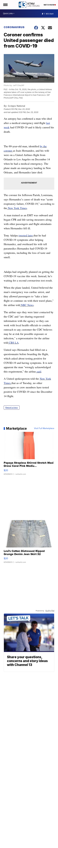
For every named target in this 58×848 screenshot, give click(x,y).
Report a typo (11, 407)
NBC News (27, 305)
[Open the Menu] (5, 5)
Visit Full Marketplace (44, 428)
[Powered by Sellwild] (49, 611)
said (38, 371)
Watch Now (49, 5)
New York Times (17, 208)
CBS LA (13, 342)
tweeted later (26, 235)
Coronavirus (14, 27)
